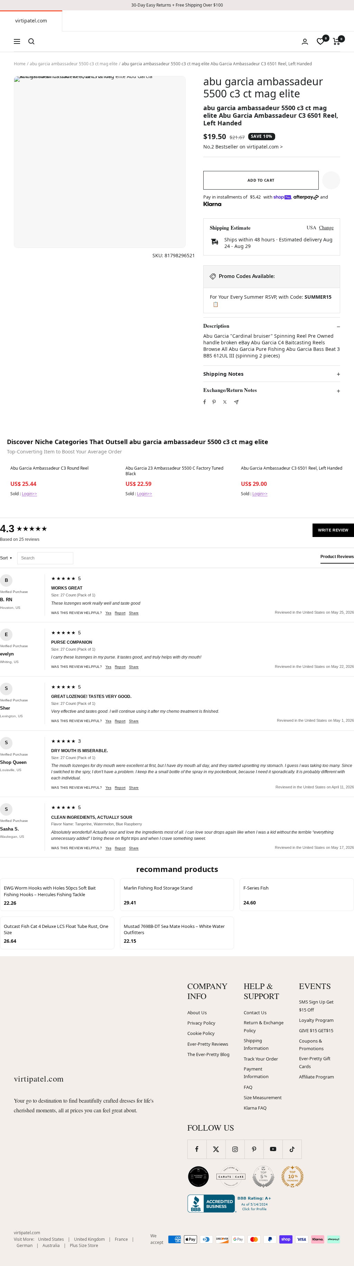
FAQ (248, 1087)
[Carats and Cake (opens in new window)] (230, 1177)
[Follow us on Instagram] (234, 1149)
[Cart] (336, 41)
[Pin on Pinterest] (214, 402)
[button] (331, 180)
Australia (51, 1245)
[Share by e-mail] (236, 402)
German (24, 1245)
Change (326, 227)
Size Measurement (263, 1097)
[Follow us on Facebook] (196, 1149)
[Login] (305, 42)
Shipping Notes (223, 374)
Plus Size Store (84, 1245)
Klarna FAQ (255, 1108)
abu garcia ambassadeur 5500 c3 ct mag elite (74, 64)
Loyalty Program (316, 1020)
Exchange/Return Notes (230, 390)
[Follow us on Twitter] (215, 1149)
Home (20, 64)
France (121, 1239)
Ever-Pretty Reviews (207, 1044)
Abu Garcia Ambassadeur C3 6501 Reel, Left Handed (291, 468)
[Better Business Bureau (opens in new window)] (230, 1203)
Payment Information (256, 1073)
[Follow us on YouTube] (272, 1149)
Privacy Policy (201, 1023)
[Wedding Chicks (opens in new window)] (198, 1177)
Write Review (333, 530)
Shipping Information (256, 1044)
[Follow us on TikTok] (291, 1149)
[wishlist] (320, 41)
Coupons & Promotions (311, 1045)
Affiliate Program (316, 1077)
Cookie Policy (201, 1033)
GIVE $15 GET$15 (316, 1030)
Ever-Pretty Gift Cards (314, 1062)
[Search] (31, 41)
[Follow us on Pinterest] (253, 1149)
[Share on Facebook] (204, 402)
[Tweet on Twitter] (225, 402)
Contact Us (255, 1012)
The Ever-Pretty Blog (208, 1054)
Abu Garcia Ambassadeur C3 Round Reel (49, 468)
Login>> (29, 494)
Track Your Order (261, 1059)
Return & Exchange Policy (263, 1026)
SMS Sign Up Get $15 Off (316, 1006)
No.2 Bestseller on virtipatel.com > (243, 146)
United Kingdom (89, 1239)
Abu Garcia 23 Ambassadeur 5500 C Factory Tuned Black (174, 471)
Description (216, 326)
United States (51, 1239)
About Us (197, 1012)
